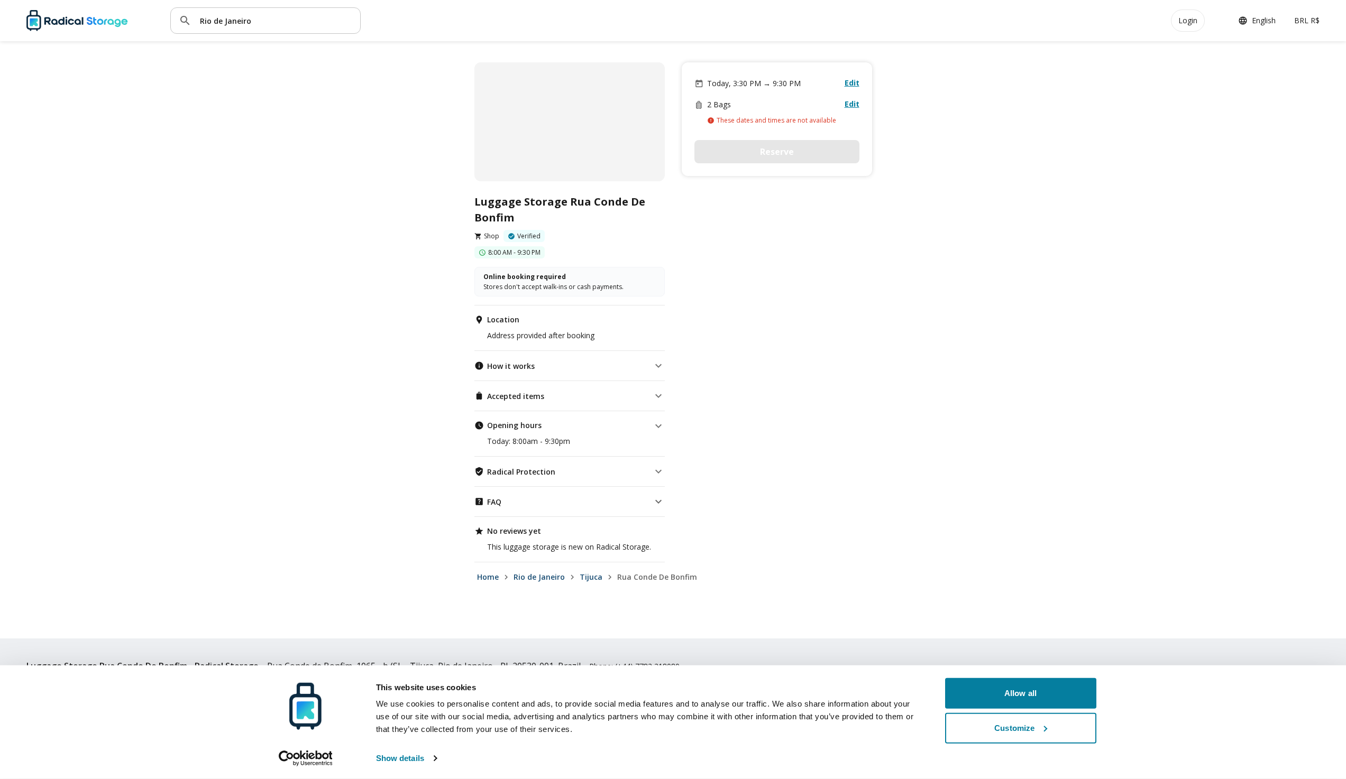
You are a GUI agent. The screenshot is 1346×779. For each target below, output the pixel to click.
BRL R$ (1307, 20)
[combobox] (276, 20)
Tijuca (591, 577)
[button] (569, 365)
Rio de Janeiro (539, 577)
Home (488, 577)
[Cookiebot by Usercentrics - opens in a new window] (305, 758)
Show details (400, 758)
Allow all (1020, 693)
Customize (1014, 727)
